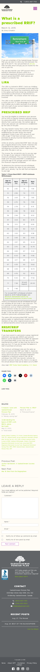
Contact (19, 665)
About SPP (12, 663)
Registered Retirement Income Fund (12, 445)
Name (7, 522)
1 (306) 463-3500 (21, 603)
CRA (3, 437)
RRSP (14, 447)
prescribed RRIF (27, 443)
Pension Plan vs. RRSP (28, 408)
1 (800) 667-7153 (30, 2)
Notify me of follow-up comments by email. (21, 536)
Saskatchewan (21, 447)
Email (6, 529)
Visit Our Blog (32, 629)
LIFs (16, 439)
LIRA (19, 439)
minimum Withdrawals (17, 441)
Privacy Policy (32, 663)
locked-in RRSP (6, 441)
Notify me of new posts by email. (18, 540)
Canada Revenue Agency (30, 435)
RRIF (11, 447)
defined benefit (12, 437)
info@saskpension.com (21, 606)
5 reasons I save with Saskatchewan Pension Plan (9, 410)
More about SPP (21, 577)
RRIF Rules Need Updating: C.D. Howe (23, 365)
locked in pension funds (28, 439)
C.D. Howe (19, 435)
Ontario (26, 441)
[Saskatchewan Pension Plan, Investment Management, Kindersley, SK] (5, 574)
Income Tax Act (9, 439)
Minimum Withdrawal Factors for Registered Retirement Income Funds (18, 297)
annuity (32, 64)
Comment (8, 496)
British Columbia (11, 435)
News (4, 663)
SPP (11, 449)
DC (6, 437)
